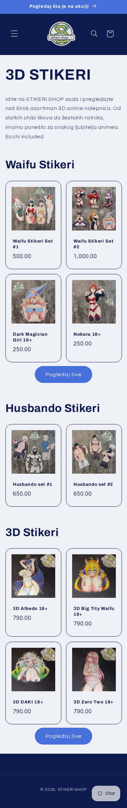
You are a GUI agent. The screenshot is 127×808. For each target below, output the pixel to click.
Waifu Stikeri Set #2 (93, 244)
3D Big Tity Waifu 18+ (93, 611)
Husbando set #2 (93, 484)
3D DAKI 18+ (28, 701)
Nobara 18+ (87, 334)
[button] (14, 33)
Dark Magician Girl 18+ (30, 337)
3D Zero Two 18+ (93, 701)
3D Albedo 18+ (30, 608)
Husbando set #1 (32, 484)
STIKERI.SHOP (72, 789)
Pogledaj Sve (63, 374)
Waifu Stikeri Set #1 (33, 244)
